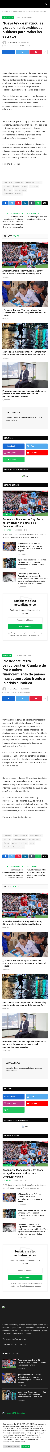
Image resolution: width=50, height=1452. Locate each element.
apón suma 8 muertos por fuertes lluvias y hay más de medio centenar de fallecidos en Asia (32, 562)
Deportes (7, 514)
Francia (6, 843)
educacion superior (33, 182)
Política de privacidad (32, 635)
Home (4, 11)
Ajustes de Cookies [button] (11, 1446)
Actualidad (8, 17)
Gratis (24, 186)
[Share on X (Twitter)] (22, 52)
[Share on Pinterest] (35, 52)
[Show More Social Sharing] (45, 52)
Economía (7, 655)
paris (32, 843)
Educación (19, 182)
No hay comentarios (25, 18)
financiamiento (34, 839)
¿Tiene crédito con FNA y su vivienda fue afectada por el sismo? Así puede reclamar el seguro (24, 313)
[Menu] (4, 4)
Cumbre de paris (19, 839)
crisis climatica (35, 835)
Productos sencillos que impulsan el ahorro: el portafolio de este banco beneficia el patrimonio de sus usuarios (24, 394)
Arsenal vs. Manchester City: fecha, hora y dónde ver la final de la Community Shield (23, 522)
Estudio (16, 186)
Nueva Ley (8, 190)
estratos (7, 186)
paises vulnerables (19, 843)
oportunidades (20, 190)
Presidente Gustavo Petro (14, 847)
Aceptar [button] (26, 1446)
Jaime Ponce (14, 42)
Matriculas (34, 186)
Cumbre (7, 839)
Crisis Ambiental (20, 835)
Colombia (7, 835)
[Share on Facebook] (8, 52)
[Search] (46, 4)
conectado (27, 417)
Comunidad (8, 182)
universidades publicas (13, 194)
